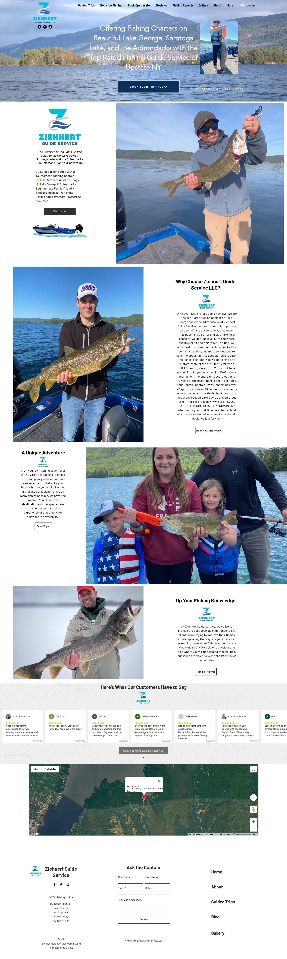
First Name (124, 877)
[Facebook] (39, 27)
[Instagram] (45, 27)
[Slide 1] (143, 757)
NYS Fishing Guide (61, 897)
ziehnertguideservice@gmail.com (61, 943)
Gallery (217, 933)
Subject (149, 888)
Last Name (151, 877)
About (217, 886)
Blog (215, 916)
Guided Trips (223, 901)
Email (121, 888)
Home (216, 871)
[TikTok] (50, 27)
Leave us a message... (130, 899)
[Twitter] (61, 884)
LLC (160, 940)
